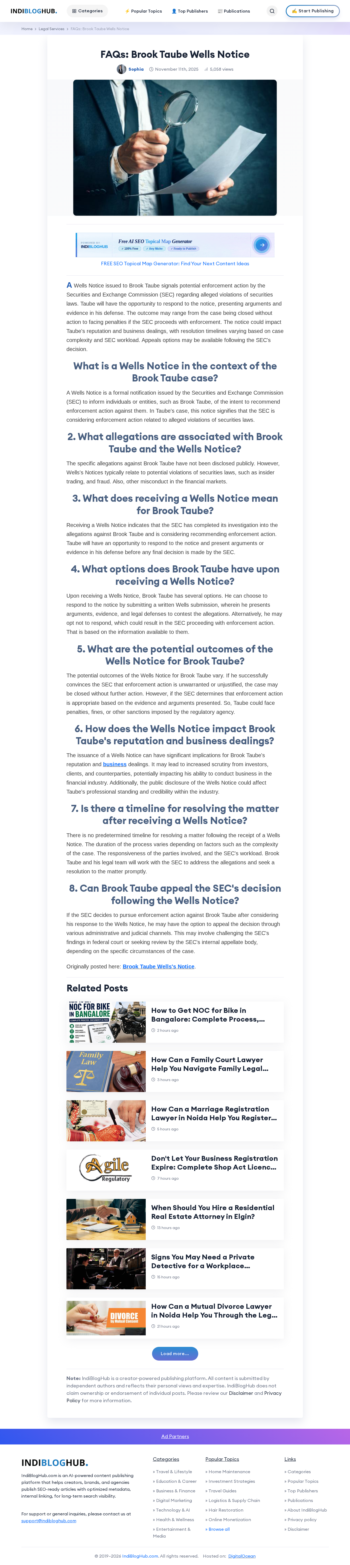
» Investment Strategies (230, 1481)
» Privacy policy (300, 1519)
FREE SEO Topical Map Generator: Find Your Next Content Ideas (175, 263)
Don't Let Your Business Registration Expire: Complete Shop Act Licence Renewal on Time (214, 1167)
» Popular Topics (301, 1481)
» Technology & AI (171, 1510)
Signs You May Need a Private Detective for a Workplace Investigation (203, 1265)
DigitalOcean (242, 1556)
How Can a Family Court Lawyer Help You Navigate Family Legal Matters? (207, 1068)
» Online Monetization (228, 1519)
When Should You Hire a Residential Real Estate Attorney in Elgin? (213, 1212)
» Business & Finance (174, 1490)
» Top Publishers (301, 1490)
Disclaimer (241, 1393)
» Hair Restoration (224, 1510)
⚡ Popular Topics (143, 11)
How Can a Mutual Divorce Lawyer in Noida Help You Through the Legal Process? (214, 1315)
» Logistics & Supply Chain (232, 1500)
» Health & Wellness (173, 1519)
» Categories (297, 1471)
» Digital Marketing (172, 1500)
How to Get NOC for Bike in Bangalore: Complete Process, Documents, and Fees (205, 1019)
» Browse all (217, 1529)
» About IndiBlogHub (305, 1510)
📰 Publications (233, 11)
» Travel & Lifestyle (172, 1471)
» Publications (298, 1500)
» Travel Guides (221, 1490)
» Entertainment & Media (172, 1532)
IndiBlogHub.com (140, 1556)
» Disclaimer (296, 1529)
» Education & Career (175, 1481)
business (115, 764)
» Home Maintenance (227, 1471)
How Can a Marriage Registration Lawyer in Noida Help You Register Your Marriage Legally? (211, 1117)
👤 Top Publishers (189, 11)
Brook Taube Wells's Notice (158, 966)
